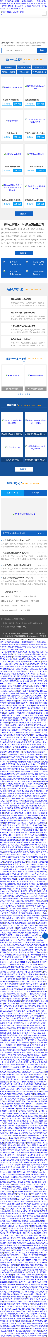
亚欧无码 (29, 725)
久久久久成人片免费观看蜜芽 (36, 764)
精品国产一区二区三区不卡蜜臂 (20, 1074)
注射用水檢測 (12, 133)
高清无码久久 (40, 1243)
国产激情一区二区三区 (14, 1023)
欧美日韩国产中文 (9, 1319)
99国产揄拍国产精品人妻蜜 (19, 859)
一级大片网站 (29, 906)
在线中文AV (27, 1023)
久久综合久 (22, 1143)
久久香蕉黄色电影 (9, 1279)
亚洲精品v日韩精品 (14, 1001)
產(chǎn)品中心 (39, 262)
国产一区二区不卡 (11, 908)
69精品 (13, 674)
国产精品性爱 (38, 1187)
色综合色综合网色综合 (39, 969)
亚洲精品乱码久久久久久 (37, 808)
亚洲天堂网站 (37, 762)
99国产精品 (30, 879)
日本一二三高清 (21, 774)
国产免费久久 (27, 984)
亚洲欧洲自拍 (41, 1060)
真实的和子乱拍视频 (14, 1155)
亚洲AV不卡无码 (6, 1260)
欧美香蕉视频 (21, 759)
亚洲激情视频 (26, 1043)
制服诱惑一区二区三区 (29, 669)
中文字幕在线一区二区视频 (19, 942)
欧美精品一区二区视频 (37, 884)
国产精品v (22, 1101)
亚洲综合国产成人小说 (20, 1150)
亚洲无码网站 (23, 1231)
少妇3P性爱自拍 (26, 1067)
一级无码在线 (42, 1101)
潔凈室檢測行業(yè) (24, 67)
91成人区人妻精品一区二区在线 (19, 1309)
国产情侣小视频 (22, 1033)
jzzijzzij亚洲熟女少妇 (7, 652)
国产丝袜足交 (33, 1306)
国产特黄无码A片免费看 (14, 906)
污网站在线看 (20, 713)
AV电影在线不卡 (13, 850)
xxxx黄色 (3, 691)
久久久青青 (42, 1135)
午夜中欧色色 (23, 1284)
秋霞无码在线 (41, 872)
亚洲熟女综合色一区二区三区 (21, 705)
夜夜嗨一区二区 (25, 693)
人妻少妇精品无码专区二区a (27, 1238)
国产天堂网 (8, 749)
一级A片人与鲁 (38, 1199)
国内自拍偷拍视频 (11, 1231)
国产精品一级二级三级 (8, 1194)
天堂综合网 (11, 1145)
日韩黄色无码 (25, 708)
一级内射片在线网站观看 (37, 911)
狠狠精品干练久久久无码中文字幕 (19, 974)
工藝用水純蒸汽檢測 (35, 166)
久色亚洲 (12, 1297)
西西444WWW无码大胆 (13, 710)
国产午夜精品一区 (27, 688)
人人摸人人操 (9, 1209)
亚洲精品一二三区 (39, 1074)
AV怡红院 (17, 1011)
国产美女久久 (43, 806)
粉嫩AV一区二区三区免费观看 (20, 1331)
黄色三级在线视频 (32, 955)
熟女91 (35, 876)
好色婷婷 (29, 857)
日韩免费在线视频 (40, 779)
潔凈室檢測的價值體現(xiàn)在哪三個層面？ (19, 540)
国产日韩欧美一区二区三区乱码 (25, 813)
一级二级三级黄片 (38, 1138)
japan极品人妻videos (20, 896)
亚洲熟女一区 (16, 1287)
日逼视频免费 (39, 1084)
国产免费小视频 (23, 1265)
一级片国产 (25, 957)
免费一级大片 (14, 1245)
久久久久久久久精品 (16, 952)
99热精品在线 (36, 811)
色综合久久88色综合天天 (22, 1275)
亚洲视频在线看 (10, 666)
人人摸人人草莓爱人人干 (16, 1270)
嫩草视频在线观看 (31, 933)
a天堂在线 (16, 1069)
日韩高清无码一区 (27, 1072)
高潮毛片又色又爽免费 (25, 1055)
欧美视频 (19, 1094)
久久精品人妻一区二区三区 (33, 681)
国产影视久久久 (35, 1162)
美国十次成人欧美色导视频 (17, 1306)
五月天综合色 (36, 1194)
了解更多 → (24, 214)
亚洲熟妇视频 (38, 830)
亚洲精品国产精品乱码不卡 (38, 1292)
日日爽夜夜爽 (22, 818)
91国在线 (21, 1108)
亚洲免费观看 (36, 1211)
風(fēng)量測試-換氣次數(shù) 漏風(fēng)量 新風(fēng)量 (12, 200)
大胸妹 (22, 857)
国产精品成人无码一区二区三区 (14, 898)
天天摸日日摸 (12, 979)
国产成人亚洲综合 (17, 815)
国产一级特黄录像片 (32, 867)
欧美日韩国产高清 (15, 801)
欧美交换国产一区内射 (8, 1265)
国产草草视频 (35, 1148)
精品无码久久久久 (20, 1272)
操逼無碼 (3, 1096)
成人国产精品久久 (25, 1133)
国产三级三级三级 (6, 1011)
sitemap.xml (33, 636)
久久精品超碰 (21, 1038)
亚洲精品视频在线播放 (36, 769)
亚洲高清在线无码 (31, 1089)
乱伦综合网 (17, 1223)
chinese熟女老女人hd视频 (15, 1214)
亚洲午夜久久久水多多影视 (16, 1167)
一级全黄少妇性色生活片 (15, 1206)
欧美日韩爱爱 (32, 862)
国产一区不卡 (23, 691)
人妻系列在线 (23, 659)
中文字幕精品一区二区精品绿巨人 (29, 771)
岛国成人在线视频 (39, 986)
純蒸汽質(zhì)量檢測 (12, 166)
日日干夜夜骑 (11, 764)
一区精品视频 (27, 991)
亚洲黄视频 (34, 703)
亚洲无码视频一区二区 (36, 1116)
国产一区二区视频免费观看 (17, 1126)
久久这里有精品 (37, 1321)
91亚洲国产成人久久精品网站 (29, 979)
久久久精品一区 (40, 1209)
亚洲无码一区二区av (33, 1214)
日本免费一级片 (10, 1040)
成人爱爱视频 (7, 1275)
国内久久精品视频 (35, 1021)
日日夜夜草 (4, 994)
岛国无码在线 (14, 1113)
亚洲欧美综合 (16, 696)
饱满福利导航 (22, 747)
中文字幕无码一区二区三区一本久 (23, 1262)
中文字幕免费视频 (17, 967)
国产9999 (31, 872)
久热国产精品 (24, 1157)
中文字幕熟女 (5, 913)
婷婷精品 (42, 925)
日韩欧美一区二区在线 (17, 994)
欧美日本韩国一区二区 (11, 1121)
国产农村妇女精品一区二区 (17, 1292)
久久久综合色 (27, 1172)
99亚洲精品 (27, 710)
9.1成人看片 (35, 935)
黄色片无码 (39, 886)
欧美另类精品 (5, 1065)
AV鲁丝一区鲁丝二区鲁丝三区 (24, 1184)
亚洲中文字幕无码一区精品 (18, 664)
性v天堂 (26, 720)
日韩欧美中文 (31, 894)
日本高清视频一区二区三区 (10, 781)
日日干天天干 (33, 1126)
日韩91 (5, 876)
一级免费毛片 (16, 730)
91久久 (13, 881)
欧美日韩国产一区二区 (21, 749)
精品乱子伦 (15, 1170)
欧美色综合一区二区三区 (29, 1121)
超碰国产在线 (29, 1279)
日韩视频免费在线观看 (34, 713)
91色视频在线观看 (9, 725)
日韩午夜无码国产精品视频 (24, 1128)
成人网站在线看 (27, 847)
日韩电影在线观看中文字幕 (33, 972)
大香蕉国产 (7, 1287)
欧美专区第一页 (24, 889)
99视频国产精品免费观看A (27, 1099)
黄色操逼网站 (5, 1294)
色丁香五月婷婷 (34, 1170)
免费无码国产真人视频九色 (26, 803)
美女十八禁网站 (11, 1130)
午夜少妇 (9, 1223)
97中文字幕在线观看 (38, 679)
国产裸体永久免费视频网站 (19, 1148)
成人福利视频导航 (31, 1065)
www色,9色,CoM (6, 945)
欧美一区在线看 (8, 1021)
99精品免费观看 (38, 1067)
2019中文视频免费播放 (30, 789)
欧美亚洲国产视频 (17, 1065)
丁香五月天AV (18, 654)
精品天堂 (25, 964)
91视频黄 (30, 701)
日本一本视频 (31, 1101)
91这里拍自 (13, 1282)
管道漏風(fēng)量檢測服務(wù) (35, 200)
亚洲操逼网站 (18, 1250)
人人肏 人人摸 (10, 745)
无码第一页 (19, 1289)
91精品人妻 (13, 1140)
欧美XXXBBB (24, 1245)
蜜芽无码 (9, 657)
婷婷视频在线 (5, 674)
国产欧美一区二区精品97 (32, 662)
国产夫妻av (31, 727)
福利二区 (3, 884)
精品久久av (34, 1062)
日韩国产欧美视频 (32, 1174)
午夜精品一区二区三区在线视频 (36, 1008)
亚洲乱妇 (22, 989)
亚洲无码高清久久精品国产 (26, 1045)
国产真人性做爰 (5, 1336)
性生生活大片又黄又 (7, 1062)
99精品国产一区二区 (13, 789)
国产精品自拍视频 (39, 1023)
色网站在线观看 (13, 1096)
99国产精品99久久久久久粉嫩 (16, 911)
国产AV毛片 (13, 796)
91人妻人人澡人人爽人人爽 (36, 671)
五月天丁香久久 (26, 1069)
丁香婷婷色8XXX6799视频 (33, 786)
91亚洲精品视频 (30, 1196)
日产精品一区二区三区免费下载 (11, 959)
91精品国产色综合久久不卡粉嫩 (17, 1201)
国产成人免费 (9, 923)
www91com (4, 942)
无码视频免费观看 (20, 808)
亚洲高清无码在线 (30, 1135)
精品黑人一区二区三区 (31, 820)
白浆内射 (6, 930)
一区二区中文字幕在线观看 (22, 830)
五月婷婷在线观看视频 (25, 791)
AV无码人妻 (12, 891)
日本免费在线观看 (29, 801)
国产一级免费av (11, 754)
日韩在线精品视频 (39, 991)
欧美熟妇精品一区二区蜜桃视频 (31, 1160)
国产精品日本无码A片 (23, 1240)
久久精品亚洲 (16, 1179)
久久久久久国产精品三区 (36, 945)
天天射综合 (13, 1106)
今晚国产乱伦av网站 (35, 715)
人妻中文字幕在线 (6, 808)
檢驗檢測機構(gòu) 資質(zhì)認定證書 (36, 460)
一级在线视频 (16, 688)
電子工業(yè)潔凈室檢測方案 (14, 533)
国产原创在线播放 (10, 1143)
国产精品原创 (33, 774)
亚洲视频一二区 (11, 1108)
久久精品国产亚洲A (14, 991)
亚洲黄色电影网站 (6, 1104)
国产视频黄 (38, 947)
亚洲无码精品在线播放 (35, 940)
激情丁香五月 (21, 1297)
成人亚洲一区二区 (17, 1196)
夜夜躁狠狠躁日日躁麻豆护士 (18, 703)
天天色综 (20, 1279)
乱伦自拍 (42, 818)
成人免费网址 (25, 935)
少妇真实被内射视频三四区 (35, 798)
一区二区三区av (22, 823)
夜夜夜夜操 (42, 981)
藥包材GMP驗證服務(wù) (12, 100)
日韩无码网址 (34, 1152)
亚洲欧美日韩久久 (6, 825)
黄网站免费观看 (25, 1323)
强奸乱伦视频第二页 (19, 727)
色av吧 (39, 803)
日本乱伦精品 (12, 686)
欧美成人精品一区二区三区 (12, 835)
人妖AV (38, 1018)
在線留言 (13, 272)
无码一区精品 (30, 864)
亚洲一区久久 (27, 1233)
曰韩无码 (23, 1006)
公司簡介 (13, 262)
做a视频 (36, 962)
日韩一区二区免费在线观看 (34, 825)
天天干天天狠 (20, 828)
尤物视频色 (11, 884)
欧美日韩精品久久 (40, 1082)
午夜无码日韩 (26, 1304)
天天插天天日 (38, 698)
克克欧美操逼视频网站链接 (12, 720)
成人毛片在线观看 (31, 1326)
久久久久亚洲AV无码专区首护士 (34, 1336)
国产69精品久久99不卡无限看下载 (15, 872)
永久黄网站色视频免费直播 (24, 793)
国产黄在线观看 (36, 1165)
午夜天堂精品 (16, 854)
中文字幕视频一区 (9, 1045)
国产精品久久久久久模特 (18, 1035)
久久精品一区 (7, 1184)
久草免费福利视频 (26, 1267)
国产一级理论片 (35, 1231)
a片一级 (21, 798)
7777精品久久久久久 (33, 994)
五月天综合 (16, 1304)
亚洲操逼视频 (19, 832)
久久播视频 (36, 710)
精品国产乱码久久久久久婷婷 (16, 1116)
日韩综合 (23, 1096)
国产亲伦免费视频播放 (22, 842)
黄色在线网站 (29, 952)
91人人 (2, 820)
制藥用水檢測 (24, 72)
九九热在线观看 (22, 884)
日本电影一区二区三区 (39, 957)
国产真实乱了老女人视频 (13, 1123)
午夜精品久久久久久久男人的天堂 (26, 1236)
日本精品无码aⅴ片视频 (11, 1216)
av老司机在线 (18, 657)
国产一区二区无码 (28, 1011)
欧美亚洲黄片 (27, 876)
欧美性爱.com (8, 842)
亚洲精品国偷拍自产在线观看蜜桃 (24, 806)
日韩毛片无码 (23, 837)
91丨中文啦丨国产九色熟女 (16, 940)
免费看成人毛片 (27, 854)
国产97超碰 (21, 764)
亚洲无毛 (20, 666)
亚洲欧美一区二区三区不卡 (27, 1040)
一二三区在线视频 (10, 1003)
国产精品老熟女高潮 (38, 749)
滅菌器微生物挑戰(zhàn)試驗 (35, 100)
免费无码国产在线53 (23, 732)
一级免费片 (21, 879)
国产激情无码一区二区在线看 (23, 947)
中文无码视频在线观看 (17, 996)
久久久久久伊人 (19, 894)
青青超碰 (36, 796)
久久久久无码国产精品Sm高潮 (14, 1174)
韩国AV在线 (37, 1172)
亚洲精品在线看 (13, 1257)
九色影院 (32, 823)
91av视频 (3, 740)
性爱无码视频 (12, 1284)
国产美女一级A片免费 (22, 1165)
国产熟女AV (34, 1314)
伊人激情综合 (41, 823)
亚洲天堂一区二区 (38, 1204)
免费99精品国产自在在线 (9, 1211)
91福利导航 (24, 1052)
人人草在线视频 (34, 1016)
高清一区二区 (20, 864)
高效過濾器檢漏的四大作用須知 (16, 553)
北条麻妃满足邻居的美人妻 (10, 874)
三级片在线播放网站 (35, 740)
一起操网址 (24, 1170)
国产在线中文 (14, 1082)
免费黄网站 (39, 1108)
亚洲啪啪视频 (12, 840)
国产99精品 (13, 762)
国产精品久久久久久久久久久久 (16, 1228)
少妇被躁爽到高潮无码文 (32, 752)
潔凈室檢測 (8, 67)
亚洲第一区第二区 (9, 925)
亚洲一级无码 (40, 754)
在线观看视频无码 (10, 1101)
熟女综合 (38, 683)
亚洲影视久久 (14, 1267)
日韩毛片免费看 (10, 823)
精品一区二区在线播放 (25, 1079)
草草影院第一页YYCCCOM (20, 1294)
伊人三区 (27, 959)
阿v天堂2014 (20, 962)
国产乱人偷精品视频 (39, 693)
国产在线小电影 (35, 1189)
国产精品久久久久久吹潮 (15, 1008)
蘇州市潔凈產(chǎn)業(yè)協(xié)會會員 (36, 434)
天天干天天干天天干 (24, 1199)
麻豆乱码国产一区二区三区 (29, 908)
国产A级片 (14, 1248)
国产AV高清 (21, 701)
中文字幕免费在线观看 (8, 1328)
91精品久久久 (33, 818)
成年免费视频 (42, 1196)
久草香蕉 (15, 1057)
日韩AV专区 (30, 1108)
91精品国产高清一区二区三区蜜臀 (25, 920)
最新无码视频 (37, 916)
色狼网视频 (10, 977)
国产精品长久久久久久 (36, 1050)
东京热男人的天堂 (29, 1177)
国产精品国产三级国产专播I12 (35, 1218)
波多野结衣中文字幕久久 (32, 845)
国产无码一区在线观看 (11, 693)
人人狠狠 (42, 1089)
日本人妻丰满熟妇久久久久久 (19, 735)
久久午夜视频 (29, 1250)
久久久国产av (30, 832)
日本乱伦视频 (34, 964)
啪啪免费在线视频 (24, 762)
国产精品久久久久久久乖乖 (35, 977)
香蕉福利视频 (5, 696)
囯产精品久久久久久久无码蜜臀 (22, 1084)
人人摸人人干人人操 (38, 889)
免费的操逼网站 (35, 1157)
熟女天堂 (28, 1087)
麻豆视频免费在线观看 (25, 1130)
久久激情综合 (9, 862)
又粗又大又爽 (17, 938)
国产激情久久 (9, 1135)
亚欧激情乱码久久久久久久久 (18, 1314)
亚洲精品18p (22, 754)
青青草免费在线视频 (26, 1057)
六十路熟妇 (30, 886)
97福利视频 (37, 974)
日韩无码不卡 (38, 1233)
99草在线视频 (26, 1118)
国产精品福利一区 (36, 859)
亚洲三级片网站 (17, 1030)
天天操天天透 (33, 891)
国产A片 (27, 666)
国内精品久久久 (33, 1316)
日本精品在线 (41, 1301)
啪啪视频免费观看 (9, 1238)
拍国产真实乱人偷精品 (29, 781)
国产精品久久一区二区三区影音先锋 (16, 1152)
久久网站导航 (36, 999)
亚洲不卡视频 (28, 1299)
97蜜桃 (27, 1206)
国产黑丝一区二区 (30, 1182)
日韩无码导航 (20, 977)
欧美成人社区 (5, 1221)
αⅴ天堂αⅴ (10, 962)
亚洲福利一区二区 (38, 1087)
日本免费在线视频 (30, 654)
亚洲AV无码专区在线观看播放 (27, 1145)
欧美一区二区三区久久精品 (17, 740)
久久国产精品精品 (26, 1091)
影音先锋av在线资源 (18, 1311)
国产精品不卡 (37, 1260)
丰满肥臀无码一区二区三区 (12, 676)
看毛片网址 (25, 874)
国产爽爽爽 (31, 759)
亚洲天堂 (23, 1316)
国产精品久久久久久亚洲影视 (27, 925)
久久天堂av (29, 784)
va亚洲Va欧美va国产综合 (9, 989)
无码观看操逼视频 (40, 1216)
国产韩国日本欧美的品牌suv (20, 723)
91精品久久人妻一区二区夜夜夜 (27, 652)
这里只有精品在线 (15, 999)
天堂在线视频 (23, 1106)
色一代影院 (40, 942)
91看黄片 (7, 1057)
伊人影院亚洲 (17, 662)
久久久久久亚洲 (29, 1301)
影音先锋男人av (30, 657)
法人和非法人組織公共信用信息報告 (12, 434)
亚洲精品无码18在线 (35, 1253)
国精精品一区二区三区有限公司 (18, 1226)
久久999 (3, 1013)
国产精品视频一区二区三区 (31, 730)
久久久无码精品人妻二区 (26, 1243)
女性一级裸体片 (37, 1240)
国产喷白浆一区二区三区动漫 (27, 881)
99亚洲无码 (8, 852)
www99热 (32, 1003)
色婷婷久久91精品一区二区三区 (35, 1047)
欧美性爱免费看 (5, 1091)
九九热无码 (7, 1172)
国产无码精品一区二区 (19, 715)
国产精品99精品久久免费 (13, 1301)
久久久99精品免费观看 (15, 1087)
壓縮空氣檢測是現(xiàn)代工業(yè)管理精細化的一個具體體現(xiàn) (19, 578)
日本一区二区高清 (27, 683)
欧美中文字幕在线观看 (8, 1199)
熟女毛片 (29, 962)
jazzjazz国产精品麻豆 (23, 1077)
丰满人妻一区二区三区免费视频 (14, 671)
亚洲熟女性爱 (29, 1289)
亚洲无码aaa (4, 1138)
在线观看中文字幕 (12, 935)
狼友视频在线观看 (40, 676)
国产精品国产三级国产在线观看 (11, 972)
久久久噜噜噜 (17, 779)
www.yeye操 (32, 1035)
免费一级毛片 (28, 1192)
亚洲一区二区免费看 (14, 1204)
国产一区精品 (36, 1294)
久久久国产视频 (8, 1240)
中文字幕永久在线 (36, 1265)
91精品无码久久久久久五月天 (17, 1013)
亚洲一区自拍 (9, 713)
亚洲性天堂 (4, 1050)
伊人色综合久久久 (20, 737)
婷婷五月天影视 (38, 984)
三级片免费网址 (24, 969)
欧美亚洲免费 (5, 811)
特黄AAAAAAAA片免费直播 (23, 869)
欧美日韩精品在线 (38, 1309)
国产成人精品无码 (31, 815)
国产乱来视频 (29, 901)
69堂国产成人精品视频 (15, 933)
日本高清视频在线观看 (34, 1311)
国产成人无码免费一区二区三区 (11, 1047)
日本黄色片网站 (25, 1138)
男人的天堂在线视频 (7, 1077)
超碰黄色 (9, 1250)
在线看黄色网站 (5, 1304)
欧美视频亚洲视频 (23, 1321)
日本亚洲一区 (28, 676)
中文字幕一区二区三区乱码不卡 (32, 1255)
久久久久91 (10, 1289)
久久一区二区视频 (10, 798)
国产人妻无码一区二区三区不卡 (27, 918)
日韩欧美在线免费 (26, 1082)
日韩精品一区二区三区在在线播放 (31, 1248)
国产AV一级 (8, 813)
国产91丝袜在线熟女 (10, 659)
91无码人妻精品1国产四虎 (32, 852)
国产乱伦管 (21, 674)
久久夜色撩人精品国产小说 (14, 784)
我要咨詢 (17, 104)
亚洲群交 (31, 754)
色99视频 (35, 686)
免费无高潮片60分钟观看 (26, 1319)
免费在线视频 (24, 1257)
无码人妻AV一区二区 (33, 767)
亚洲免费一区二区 (24, 840)
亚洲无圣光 (10, 1016)
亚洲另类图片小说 (23, 1194)
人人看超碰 (40, 864)
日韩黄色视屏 (40, 952)
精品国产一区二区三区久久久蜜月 (31, 1282)
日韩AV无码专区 (35, 1033)
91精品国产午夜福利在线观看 (20, 930)
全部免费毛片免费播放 (34, 898)
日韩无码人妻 (27, 1223)
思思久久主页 (34, 837)
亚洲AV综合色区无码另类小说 (11, 681)
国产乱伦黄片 (32, 1167)
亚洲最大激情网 (38, 930)
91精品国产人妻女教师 (11, 1006)
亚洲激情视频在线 (17, 1326)
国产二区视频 (22, 928)
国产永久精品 (5, 767)
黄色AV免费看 (32, 1297)
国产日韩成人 (41, 1011)
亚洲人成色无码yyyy (18, 1025)
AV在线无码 (18, 852)
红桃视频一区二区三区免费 (31, 1221)
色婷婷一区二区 (15, 669)
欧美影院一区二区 (9, 803)
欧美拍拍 (35, 840)
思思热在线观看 (40, 1094)
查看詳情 (7, 104)
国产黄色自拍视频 (30, 1030)
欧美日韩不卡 (19, 1104)
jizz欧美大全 (10, 918)
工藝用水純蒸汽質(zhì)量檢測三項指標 (35, 133)
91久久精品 (26, 811)
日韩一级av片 (16, 964)
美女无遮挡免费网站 (18, 767)
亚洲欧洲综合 (7, 654)
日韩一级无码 (28, 1155)
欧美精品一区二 (38, 1323)
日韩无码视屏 (17, 1336)
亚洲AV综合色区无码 (13, 847)
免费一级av (14, 1133)
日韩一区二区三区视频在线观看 (11, 1218)
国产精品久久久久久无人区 (31, 696)
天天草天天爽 (19, 1333)
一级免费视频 (36, 1331)
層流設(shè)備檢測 (8, 72)
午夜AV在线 (43, 1326)
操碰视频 (10, 793)
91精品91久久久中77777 (22, 1260)
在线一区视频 (24, 1162)
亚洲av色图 (11, 1033)
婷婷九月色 (19, 1135)
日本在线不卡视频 (23, 679)
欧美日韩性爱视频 (21, 1021)
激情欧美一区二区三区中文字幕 (15, 1253)
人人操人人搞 (12, 691)
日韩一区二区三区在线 (39, 735)
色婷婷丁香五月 (20, 862)
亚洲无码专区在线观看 (11, 1067)
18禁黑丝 (42, 881)
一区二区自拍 (20, 1209)
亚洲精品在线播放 (20, 742)
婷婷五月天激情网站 (16, 757)
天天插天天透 (14, 1160)
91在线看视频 (16, 1221)
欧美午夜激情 (37, 1275)
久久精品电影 (23, 1003)
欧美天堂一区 (19, 825)
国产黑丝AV (20, 1089)
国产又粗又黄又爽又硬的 (18, 1050)
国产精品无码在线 (25, 986)
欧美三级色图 (7, 920)
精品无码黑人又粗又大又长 (22, 1187)
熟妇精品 (32, 659)
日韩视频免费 (40, 1319)
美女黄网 (15, 1091)
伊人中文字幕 (28, 1094)
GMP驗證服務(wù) (39, 72)
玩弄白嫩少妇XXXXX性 (38, 1257)
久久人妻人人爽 (16, 845)
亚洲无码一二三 (30, 1104)
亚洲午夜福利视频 (15, 876)
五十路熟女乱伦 (39, 784)
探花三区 (15, 1316)
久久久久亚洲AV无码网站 (20, 1189)
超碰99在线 (11, 1243)
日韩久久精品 (42, 1045)
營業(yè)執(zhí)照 (12, 460)
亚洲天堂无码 (14, 708)
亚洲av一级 (23, 769)
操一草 (32, 942)
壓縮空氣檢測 (39, 67)
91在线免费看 (31, 996)
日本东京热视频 (39, 705)
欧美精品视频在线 (14, 1072)
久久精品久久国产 (26, 718)
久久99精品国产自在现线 (37, 737)
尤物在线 (12, 1028)
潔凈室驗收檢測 (12, 389)
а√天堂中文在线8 (13, 683)
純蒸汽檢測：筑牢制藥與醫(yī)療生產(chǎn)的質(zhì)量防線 (19, 565)
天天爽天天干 (40, 1072)
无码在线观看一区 (15, 916)
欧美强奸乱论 (39, 791)
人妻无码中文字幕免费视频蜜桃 (22, 913)
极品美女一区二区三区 (30, 938)
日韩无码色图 (7, 981)
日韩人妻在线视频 (24, 686)
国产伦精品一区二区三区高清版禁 (21, 950)
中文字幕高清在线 (22, 745)
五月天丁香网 (31, 1111)
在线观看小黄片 (41, 688)
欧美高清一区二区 (9, 1038)
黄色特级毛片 (9, 864)
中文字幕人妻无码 (9, 1079)
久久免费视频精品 (23, 1328)
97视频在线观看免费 (16, 867)
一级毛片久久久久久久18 (32, 835)
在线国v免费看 (37, 1304)
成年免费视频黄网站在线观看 (27, 1028)
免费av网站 (30, 674)
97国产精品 (27, 916)
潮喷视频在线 (16, 1043)
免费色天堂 (4, 1028)
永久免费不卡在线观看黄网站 (10, 984)
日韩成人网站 (26, 1179)
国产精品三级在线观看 (14, 820)
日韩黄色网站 (20, 886)
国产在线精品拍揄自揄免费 (25, 1060)
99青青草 (6, 723)
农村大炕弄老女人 (6, 737)
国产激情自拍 (40, 1128)
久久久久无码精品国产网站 (32, 1287)
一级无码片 (21, 725)
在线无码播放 (35, 1245)
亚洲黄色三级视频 (31, 1277)
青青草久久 (20, 1277)
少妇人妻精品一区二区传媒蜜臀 (36, 1333)
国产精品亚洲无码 (28, 1001)
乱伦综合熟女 (28, 779)
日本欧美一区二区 (31, 967)
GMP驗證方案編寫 (35, 389)
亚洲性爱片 (30, 828)
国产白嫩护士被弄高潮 (8, 679)
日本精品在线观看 (28, 903)
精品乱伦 (17, 957)
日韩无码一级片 (10, 747)
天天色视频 (43, 1062)
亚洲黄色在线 (5, 1084)
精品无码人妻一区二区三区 (12, 1299)
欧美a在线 (3, 891)
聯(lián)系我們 (38, 272)
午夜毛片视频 (40, 901)
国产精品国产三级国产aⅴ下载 (24, 776)
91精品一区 (30, 1209)
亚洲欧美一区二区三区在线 (12, 1177)
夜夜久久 (12, 791)
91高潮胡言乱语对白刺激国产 (25, 923)
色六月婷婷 (35, 732)
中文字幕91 (21, 1111)
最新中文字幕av (39, 1079)
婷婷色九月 (7, 727)
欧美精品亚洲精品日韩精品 (34, 757)
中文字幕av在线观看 (10, 837)
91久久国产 (27, 1204)
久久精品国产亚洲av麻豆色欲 (30, 1113)
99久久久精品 (16, 811)
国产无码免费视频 (25, 796)
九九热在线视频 (11, 969)
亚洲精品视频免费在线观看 (22, 698)
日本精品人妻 (36, 666)
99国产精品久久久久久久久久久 (25, 981)
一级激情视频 (16, 1172)
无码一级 (15, 1052)
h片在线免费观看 (34, 747)
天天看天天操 (5, 1025)
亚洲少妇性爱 (39, 913)
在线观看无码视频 (21, 1016)
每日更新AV (18, 1192)
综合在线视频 (41, 1262)
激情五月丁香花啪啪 (27, 850)
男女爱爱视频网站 (18, 955)
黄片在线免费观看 (22, 1062)
